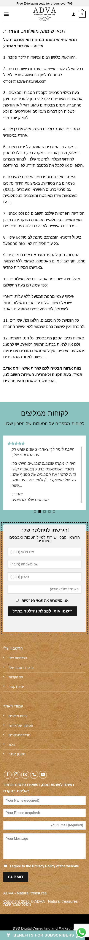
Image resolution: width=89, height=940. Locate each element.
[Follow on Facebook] (8, 775)
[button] (6, 14)
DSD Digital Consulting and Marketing (44, 928)
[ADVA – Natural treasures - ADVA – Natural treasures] (44, 14)
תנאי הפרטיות (32, 600)
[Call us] (34, 775)
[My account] (74, 14)
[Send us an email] (25, 775)
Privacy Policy (43, 866)
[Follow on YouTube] (43, 775)
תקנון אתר (17, 754)
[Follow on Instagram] (17, 775)
